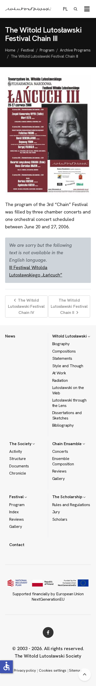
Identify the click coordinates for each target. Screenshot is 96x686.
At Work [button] (59, 373)
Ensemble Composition (63, 461)
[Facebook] (48, 632)
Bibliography (63, 425)
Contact (16, 544)
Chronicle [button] (17, 473)
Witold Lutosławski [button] (70, 336)
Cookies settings (52, 670)
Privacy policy (25, 670)
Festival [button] (17, 496)
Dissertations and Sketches (67, 415)
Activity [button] (15, 451)
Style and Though (67, 365)
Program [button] (17, 504)
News (10, 336)
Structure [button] (17, 458)
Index (14, 512)
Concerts (60, 451)
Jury (56, 512)
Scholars (60, 519)
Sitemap (75, 670)
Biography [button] (61, 343)
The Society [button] (21, 443)
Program (47, 50)
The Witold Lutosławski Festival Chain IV (26, 306)
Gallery (58, 478)
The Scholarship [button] (67, 496)
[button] (86, 9)
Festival (27, 50)
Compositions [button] (64, 351)
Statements (62, 358)
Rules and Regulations (71, 504)
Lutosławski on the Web (68, 390)
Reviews (59, 471)
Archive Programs (75, 50)
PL (65, 9)
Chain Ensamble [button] (67, 443)
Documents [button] (19, 466)
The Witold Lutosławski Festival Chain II (69, 306)
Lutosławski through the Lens (69, 403)
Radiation (60, 380)
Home (10, 50)
